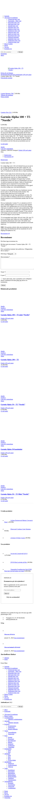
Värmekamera (12, 780)
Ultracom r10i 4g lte (9, 634)
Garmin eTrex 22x (6, 112)
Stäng (2, 311)
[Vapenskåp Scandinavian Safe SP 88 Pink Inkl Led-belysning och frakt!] (7, 569)
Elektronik (7, 74)
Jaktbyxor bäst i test (13, 34)
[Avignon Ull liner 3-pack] (7, 538)
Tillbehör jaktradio (13, 722)
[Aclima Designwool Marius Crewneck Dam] (7, 520)
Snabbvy (3, 308)
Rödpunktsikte (12, 776)
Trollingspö (11, 745)
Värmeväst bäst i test (14, 19)
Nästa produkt (5, 97)
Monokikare (11, 773)
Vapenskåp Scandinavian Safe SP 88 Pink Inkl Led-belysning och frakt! (18, 570)
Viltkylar (10, 767)
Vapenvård (11, 734)
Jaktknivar (11, 763)
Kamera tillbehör (13, 729)
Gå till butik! (4, 144)
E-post (3, 275)
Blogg (6, 696)
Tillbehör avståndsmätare (15, 719)
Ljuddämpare (12, 788)
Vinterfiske (11, 747)
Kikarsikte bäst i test (13, 22)
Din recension (5, 257)
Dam (9, 750)
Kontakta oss (8, 699)
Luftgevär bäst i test (13, 42)
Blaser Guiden (8, 694)
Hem (2, 74)
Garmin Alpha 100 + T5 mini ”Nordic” (15, 315)
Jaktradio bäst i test (13, 27)
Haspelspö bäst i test (14, 35)
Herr (9, 752)
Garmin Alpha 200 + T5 (10, 360)
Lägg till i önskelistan (7, 148)
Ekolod (10, 737)
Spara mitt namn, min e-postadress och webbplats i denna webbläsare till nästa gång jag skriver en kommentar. (16, 280)
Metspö (10, 742)
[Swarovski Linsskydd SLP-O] (7, 553)
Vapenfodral (11, 785)
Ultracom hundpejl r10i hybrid (12, 647)
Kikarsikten (11, 771)
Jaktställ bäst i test (13, 26)
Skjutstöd (10, 783)
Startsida (6, 666)
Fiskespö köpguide (13, 37)
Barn (9, 758)
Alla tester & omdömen (11, 668)
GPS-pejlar (15, 74)
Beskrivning (7, 155)
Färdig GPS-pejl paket (25, 74)
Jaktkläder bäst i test (13, 39)
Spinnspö (10, 744)
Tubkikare (11, 778)
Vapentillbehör (12, 732)
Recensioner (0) (8, 156)
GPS (11, 74)
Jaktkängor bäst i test (14, 31)
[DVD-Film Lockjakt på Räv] (7, 562)
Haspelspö (11, 739)
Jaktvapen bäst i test (13, 24)
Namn (3, 272)
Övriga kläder (12, 760)
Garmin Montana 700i (7, 93)
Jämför (3, 147)
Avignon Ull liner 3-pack (18, 538)
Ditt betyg (4, 254)
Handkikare (11, 770)
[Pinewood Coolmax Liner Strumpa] (7, 529)
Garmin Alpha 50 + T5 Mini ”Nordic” (15, 494)
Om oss (6, 697)
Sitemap (6, 658)
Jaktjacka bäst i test (13, 32)
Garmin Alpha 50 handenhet (11, 449)
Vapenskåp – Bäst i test (14, 21)
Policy (6, 659)
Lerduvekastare (12, 765)
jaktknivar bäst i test (13, 29)
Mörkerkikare (12, 775)
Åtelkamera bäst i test (14, 40)
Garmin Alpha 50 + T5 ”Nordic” (13, 404)
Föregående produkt (6, 78)
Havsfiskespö (12, 740)
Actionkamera (12, 726)
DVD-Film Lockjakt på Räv (19, 562)
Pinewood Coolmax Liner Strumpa (21, 529)
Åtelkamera (11, 727)
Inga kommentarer (19, 638)
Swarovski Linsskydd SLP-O (19, 553)
